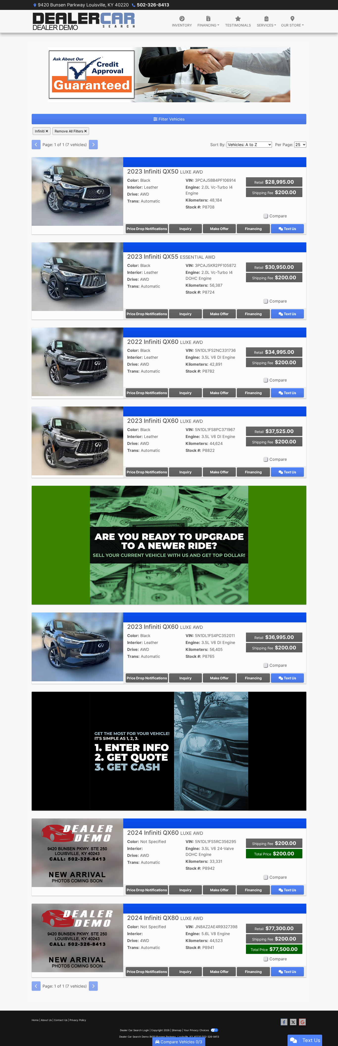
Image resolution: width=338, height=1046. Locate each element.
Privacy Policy (78, 1020)
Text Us (289, 229)
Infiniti (40, 131)
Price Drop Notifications (147, 229)
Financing (253, 229)
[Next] (93, 144)
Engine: (193, 187)
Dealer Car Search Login (134, 1030)
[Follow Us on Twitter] (293, 1022)
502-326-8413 (153, 4)
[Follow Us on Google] (302, 1022)
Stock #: (193, 206)
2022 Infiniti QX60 (165, 341)
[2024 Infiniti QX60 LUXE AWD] (77, 852)
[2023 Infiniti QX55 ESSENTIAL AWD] (77, 276)
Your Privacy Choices (197, 1030)
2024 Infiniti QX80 (165, 917)
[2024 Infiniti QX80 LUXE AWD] (77, 937)
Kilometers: (197, 200)
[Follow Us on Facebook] (284, 1022)
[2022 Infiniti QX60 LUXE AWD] (77, 361)
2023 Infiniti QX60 (165, 420)
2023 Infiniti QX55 (171, 256)
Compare (278, 215)
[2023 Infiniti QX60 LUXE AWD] (77, 440)
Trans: (133, 201)
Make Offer (219, 229)
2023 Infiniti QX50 (165, 171)
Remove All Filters (69, 131)
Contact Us (60, 1020)
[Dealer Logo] (84, 21)
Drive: (133, 194)
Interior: (135, 187)
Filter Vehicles (171, 119)
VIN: (190, 180)
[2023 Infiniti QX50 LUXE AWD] (77, 191)
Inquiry (185, 229)
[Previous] (36, 144)
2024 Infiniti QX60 (165, 832)
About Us (46, 1020)
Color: (133, 180)
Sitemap (176, 1030)
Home (35, 1020)
